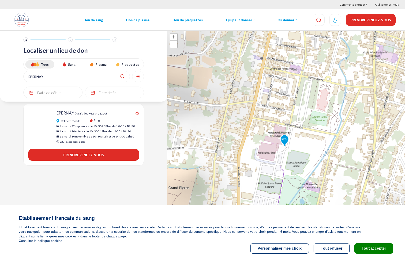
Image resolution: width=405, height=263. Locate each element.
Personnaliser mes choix (280, 248)
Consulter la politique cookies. (41, 241)
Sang (71, 64)
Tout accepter (374, 248)
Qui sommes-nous (387, 4)
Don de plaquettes (187, 20)
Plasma (101, 64)
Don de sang (93, 20)
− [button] (173, 44)
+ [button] (173, 37)
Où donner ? (287, 20)
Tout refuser (331, 248)
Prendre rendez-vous (370, 20)
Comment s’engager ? (353, 4)
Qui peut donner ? (240, 20)
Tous (45, 64)
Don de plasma (138, 20)
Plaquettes (130, 64)
